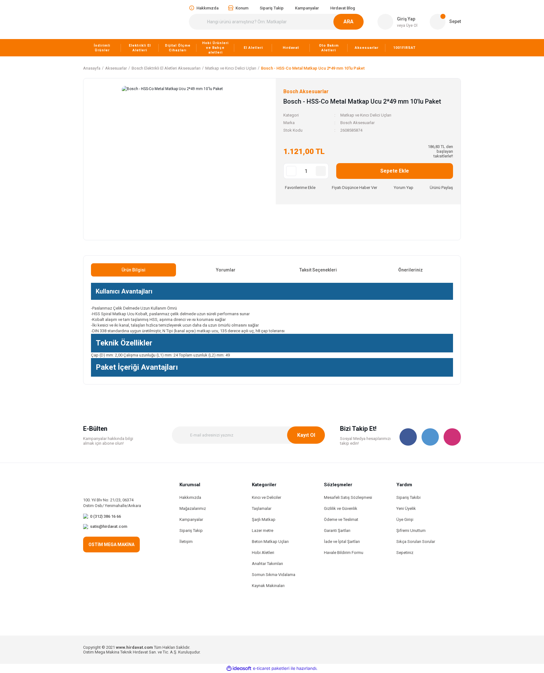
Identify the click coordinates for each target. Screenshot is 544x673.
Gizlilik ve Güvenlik (340, 508)
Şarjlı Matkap (263, 519)
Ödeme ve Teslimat (341, 519)
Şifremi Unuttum (411, 530)
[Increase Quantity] (321, 171)
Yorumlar (225, 269)
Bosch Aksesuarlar (357, 122)
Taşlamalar (261, 508)
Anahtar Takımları (267, 563)
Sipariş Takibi (408, 497)
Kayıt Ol (306, 435)
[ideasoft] (239, 668)
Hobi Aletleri (263, 552)
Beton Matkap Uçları (270, 541)
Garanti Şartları (337, 530)
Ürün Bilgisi (133, 269)
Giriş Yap (406, 18)
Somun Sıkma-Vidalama (273, 574)
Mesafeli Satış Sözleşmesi (348, 497)
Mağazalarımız (192, 508)
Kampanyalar (191, 519)
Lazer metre (262, 530)
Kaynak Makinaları (268, 585)
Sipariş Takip (191, 530)
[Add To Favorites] (299, 187)
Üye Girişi (404, 519)
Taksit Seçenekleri (318, 269)
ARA (348, 22)
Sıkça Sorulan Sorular (415, 541)
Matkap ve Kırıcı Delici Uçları (365, 115)
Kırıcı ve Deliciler (266, 497)
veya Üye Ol (407, 25)
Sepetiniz (404, 552)
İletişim (186, 541)
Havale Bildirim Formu (343, 552)
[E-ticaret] (271, 668)
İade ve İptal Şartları (342, 541)
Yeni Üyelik (406, 508)
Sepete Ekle (394, 171)
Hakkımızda (190, 497)
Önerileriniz (410, 269)
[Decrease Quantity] (291, 171)
